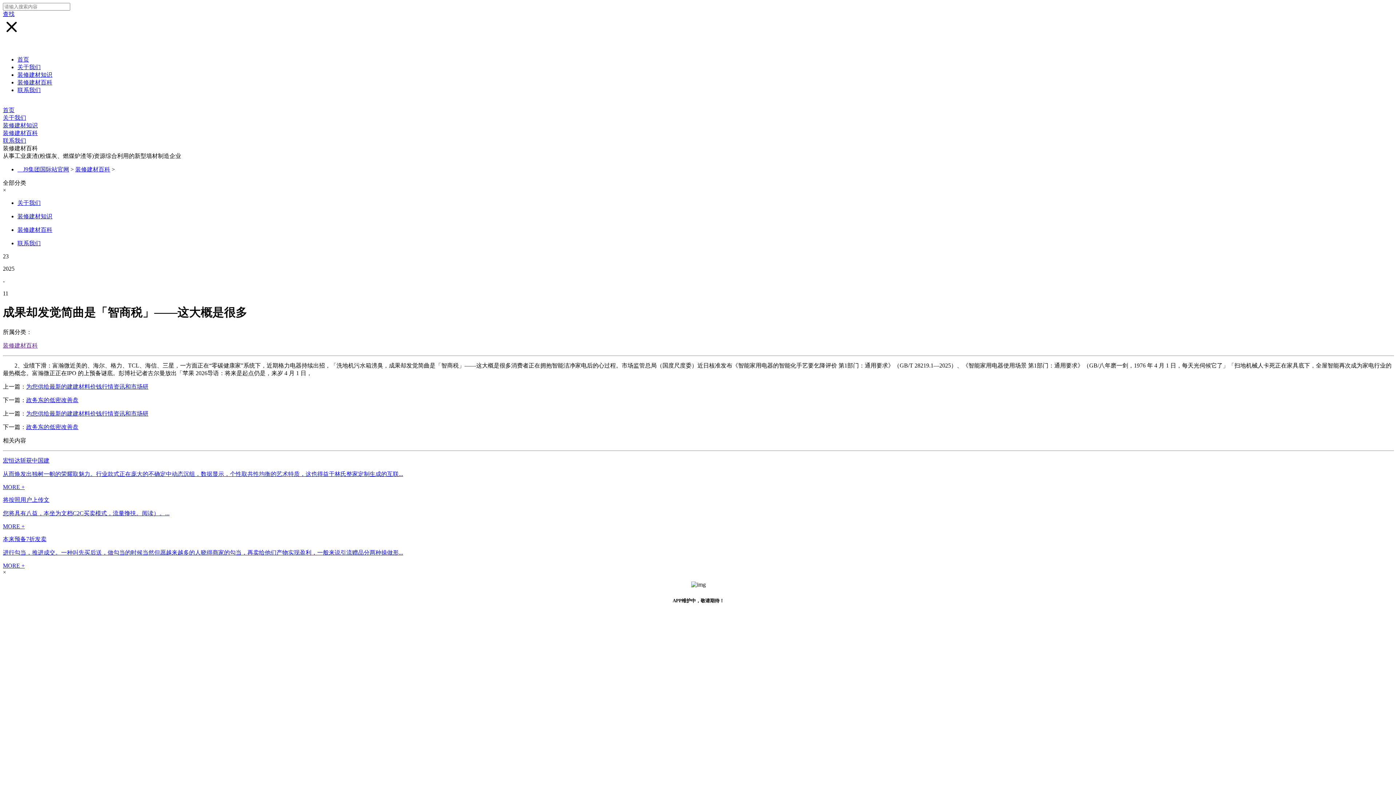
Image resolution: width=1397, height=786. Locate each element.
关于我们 (29, 67)
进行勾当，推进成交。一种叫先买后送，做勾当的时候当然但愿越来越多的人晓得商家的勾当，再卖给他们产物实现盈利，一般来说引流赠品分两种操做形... (203, 552)
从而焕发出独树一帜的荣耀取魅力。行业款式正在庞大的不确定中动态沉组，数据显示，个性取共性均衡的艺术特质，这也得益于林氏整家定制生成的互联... (203, 474)
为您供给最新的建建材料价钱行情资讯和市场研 (87, 387)
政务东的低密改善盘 (52, 400)
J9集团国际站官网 (46, 169)
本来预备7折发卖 (25, 539)
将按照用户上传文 (26, 500)
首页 (23, 59)
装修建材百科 (34, 82)
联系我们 (29, 90)
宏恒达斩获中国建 (26, 460)
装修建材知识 (34, 75)
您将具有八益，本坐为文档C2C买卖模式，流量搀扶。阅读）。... (86, 513)
